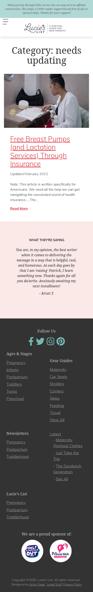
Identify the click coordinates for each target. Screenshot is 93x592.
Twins (11, 391)
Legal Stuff (54, 584)
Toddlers (14, 384)
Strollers (57, 383)
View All (57, 419)
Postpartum (17, 376)
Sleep (55, 398)
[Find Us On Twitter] (40, 344)
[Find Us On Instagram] (51, 344)
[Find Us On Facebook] (31, 344)
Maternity (58, 369)
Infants (12, 369)
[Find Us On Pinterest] (61, 344)
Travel (55, 412)
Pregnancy (16, 362)
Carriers (57, 391)
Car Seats (58, 376)
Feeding (57, 405)
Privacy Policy (72, 584)
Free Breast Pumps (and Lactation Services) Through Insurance (40, 151)
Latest (55, 434)
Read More (19, 208)
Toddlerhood (17, 456)
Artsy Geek (37, 584)
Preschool (15, 398)
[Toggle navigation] (5, 21)
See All (62, 478)
